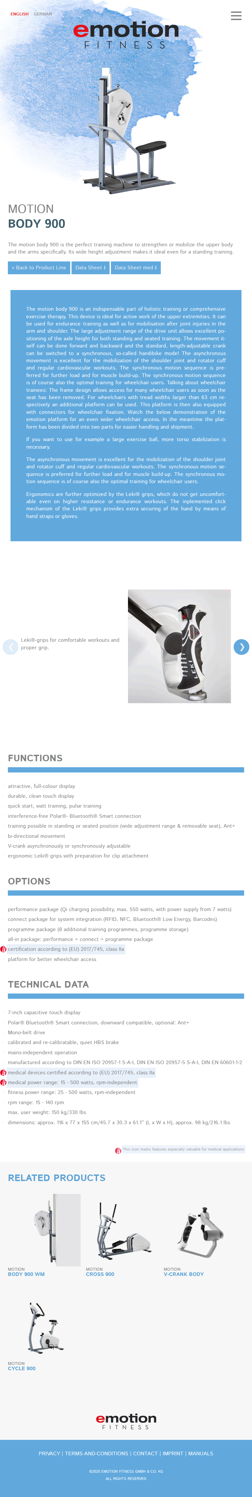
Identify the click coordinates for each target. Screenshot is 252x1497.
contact (145, 1454)
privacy (49, 1454)
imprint (173, 1454)
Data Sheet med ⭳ (136, 268)
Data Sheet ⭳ (90, 268)
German (43, 14)
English (19, 14)
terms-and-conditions (96, 1454)
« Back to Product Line (39, 268)
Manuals (200, 1454)
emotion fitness (126, 35)
